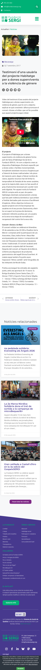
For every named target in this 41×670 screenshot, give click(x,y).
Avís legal (6, 654)
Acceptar (20, 668)
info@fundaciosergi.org (29, 642)
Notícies (13, 29)
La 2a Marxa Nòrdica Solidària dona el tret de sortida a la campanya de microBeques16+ (18, 407)
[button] (37, 7)
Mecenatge (8, 62)
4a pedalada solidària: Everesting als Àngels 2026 (19, 349)
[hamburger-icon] (36, 19)
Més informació (26, 624)
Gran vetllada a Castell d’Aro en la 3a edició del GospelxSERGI (20, 467)
